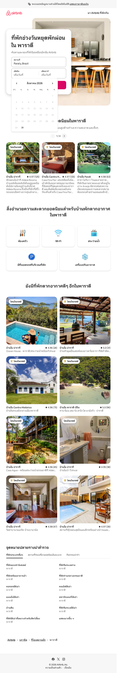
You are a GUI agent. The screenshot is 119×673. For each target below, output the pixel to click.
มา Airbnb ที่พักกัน (98, 13)
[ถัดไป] (64, 136)
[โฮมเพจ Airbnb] (14, 13)
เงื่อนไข (67, 667)
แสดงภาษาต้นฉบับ (79, 4)
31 (22, 127)
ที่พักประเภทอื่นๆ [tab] (14, 554)
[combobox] (39, 64)
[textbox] (25, 75)
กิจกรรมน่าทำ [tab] (73, 554)
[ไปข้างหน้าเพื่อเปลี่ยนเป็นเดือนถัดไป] (52, 83)
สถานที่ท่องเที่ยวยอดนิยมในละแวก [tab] (45, 554)
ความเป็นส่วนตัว (53, 667)
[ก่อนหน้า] (52, 136)
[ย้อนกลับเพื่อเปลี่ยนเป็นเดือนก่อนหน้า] (17, 83)
